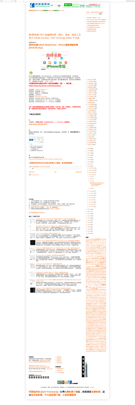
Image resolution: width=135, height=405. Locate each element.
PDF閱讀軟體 (94, 251)
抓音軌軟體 (95, 306)
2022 (88, 157)
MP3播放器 (97, 247)
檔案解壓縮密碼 (37, 207)
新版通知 (59, 359)
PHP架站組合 (101, 251)
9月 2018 (91, 174)
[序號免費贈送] (36, 166)
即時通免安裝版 (100, 290)
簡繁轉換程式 (92, 325)
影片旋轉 (94, 303)
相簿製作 (100, 319)
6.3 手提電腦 (90, 131)
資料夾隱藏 (89, 336)
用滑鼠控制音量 (100, 317)
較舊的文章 (79, 172)
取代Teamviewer (100, 292)
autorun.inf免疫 (95, 279)
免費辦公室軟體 (91, 287)
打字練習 (90, 306)
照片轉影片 (103, 316)
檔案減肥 (104, 311)
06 (91, 188)
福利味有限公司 (33, 365)
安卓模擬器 (89, 300)
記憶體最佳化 (99, 333)
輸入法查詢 (96, 338)
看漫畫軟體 (89, 320)
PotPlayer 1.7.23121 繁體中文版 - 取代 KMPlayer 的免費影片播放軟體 (53, 288)
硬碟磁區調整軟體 (91, 31)
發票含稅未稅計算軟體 (93, 319)
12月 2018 (91, 168)
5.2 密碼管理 (90, 121)
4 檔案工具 (90, 112)
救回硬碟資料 (94, 308)
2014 (88, 215)
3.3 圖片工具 (90, 108)
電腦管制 (91, 348)
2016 (88, 211)
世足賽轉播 (93, 282)
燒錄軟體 (95, 317)
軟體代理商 (31, 367)
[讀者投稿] (97, 268)
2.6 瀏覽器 (90, 98)
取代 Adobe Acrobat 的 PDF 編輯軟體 (96, 19)
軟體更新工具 (96, 336)
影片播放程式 (101, 302)
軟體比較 (101, 336)
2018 (88, 166)
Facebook (31, 361)
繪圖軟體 (89, 328)
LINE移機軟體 (99, 245)
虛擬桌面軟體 (89, 331)
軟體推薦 (59, 357)
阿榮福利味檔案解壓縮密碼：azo (37, 371)
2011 (88, 222)
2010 (88, 224)
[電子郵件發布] (32, 168)
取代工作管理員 (102, 294)
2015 (88, 213)
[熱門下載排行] (101, 264)
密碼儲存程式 (102, 300)
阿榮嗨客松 (102, 343)
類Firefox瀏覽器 (97, 349)
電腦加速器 (92, 346)
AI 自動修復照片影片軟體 (93, 27)
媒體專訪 (37, 361)
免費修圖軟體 (97, 285)
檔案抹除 (100, 311)
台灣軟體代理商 (39, 367)
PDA (98, 248)
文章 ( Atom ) (35, 174)
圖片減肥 (103, 295)
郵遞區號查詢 (96, 339)
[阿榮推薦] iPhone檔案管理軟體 (93, 273)
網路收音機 (93, 327)
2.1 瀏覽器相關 (91, 89)
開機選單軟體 (98, 341)
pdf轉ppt (89, 282)
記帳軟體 (93, 333)
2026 (88, 148)
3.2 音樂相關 (90, 106)
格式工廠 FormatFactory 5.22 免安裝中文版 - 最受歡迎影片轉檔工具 (53, 226)
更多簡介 (48, 361)
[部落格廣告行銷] (96, 269)
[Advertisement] (55, 21)
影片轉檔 (104, 303)
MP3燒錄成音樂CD (92, 248)
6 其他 (89, 125)
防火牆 (97, 343)
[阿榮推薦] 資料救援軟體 (91, 276)
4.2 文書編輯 (90, 115)
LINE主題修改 (93, 245)
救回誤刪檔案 (101, 308)
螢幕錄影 (99, 331)
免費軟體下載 (71, 391)
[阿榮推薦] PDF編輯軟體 (100, 271)
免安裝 (34, 395)
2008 (88, 229)
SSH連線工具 (92, 253)
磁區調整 (94, 322)
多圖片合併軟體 (101, 297)
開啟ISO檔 (93, 341)
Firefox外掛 (101, 242)
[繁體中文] (99, 266)
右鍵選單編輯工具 (90, 295)
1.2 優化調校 (90, 83)
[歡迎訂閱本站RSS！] (35, 10)
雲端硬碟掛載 (103, 344)
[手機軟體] (102, 262)
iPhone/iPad (89, 281)
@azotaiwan (50, 368)
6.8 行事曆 (90, 140)
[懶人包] (96, 262)
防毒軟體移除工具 (92, 343)
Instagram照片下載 (99, 244)
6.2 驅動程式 (90, 129)
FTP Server (95, 242)
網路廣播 (89, 327)
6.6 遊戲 (89, 137)
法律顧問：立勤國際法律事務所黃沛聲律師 (94, 12)
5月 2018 (91, 197)
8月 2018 (91, 191)
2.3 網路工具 (90, 93)
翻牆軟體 (100, 328)
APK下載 (88, 239)
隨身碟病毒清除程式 (95, 344)
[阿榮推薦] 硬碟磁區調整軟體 (99, 274)
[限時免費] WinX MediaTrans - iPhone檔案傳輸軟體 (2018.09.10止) (97, 184)
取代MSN (93, 292)
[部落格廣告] (89, 269)
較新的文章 (31, 172)
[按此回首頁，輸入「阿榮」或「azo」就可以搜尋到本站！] (85, 376)
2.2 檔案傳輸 (90, 91)
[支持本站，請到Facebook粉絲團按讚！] (36, 10)
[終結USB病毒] (91, 266)
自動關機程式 (90, 330)
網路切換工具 (98, 325)
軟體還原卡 (91, 338)
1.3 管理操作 (90, 85)
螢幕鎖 (103, 331)
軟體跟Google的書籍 (45, 360)
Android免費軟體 (95, 239)
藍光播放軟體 (97, 330)
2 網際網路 (90, 87)
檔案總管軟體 (89, 313)
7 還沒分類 (90, 144)
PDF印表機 (88, 250)
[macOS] (88, 259)
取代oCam (91, 294)
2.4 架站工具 (90, 94)
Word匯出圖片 (102, 255)
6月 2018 (91, 195)
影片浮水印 (98, 303)
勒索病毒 (95, 290)
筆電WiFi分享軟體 (99, 324)
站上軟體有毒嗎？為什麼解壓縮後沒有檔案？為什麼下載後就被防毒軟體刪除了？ (51, 205)
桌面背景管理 (89, 311)
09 (91, 178)
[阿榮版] (103, 277)
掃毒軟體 (104, 306)
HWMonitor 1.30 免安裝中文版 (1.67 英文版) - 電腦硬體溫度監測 (52, 272)
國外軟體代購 (46, 367)
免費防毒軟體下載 (100, 287)
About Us (61, 10)
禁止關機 (88, 324)
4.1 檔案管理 (90, 114)
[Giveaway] (42, 166)
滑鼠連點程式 (93, 314)
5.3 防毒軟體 (90, 123)
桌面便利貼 (103, 309)
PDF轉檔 (88, 251)
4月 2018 (91, 199)
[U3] (105, 256)
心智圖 (100, 305)
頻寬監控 (102, 348)
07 (91, 181)
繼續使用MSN (95, 328)
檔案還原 (101, 313)
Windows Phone (94, 255)
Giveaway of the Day (41, 96)
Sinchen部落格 (60, 372)
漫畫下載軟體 (100, 314)
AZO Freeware (49, 391)
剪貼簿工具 (89, 290)
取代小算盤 (96, 294)
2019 (88, 164)
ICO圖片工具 (92, 244)
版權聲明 (42, 361)
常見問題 (40, 10)
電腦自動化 (97, 348)
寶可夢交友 (59, 362)
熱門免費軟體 (89, 317)
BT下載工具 (103, 240)
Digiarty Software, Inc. (41, 89)
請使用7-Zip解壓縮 (55, 208)
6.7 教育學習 (90, 138)
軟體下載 (55, 395)
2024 (88, 153)
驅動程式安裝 (102, 351)
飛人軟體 (103, 349)
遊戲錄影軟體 (102, 338)
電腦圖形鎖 (97, 346)
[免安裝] (95, 259)
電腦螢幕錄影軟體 (91, 29)
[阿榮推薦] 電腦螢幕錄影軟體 (94, 277)
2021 (88, 159)
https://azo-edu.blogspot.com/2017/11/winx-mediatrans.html (45, 159)
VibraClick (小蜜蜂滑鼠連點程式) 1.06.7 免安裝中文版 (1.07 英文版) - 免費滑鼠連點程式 (58, 248)
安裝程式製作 (95, 300)
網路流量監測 (100, 327)
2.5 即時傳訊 (90, 96)
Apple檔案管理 (94, 240)
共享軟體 (94, 289)
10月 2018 (91, 172)
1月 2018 (91, 206)
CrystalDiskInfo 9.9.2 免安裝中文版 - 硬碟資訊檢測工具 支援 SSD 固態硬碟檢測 (56, 219)
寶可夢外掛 (92, 302)
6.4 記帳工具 (90, 133)
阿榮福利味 (34, 391)
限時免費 (48, 166)
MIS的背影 (59, 370)
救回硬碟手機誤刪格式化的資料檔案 (96, 21)
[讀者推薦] (103, 268)
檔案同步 (94, 311)
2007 (88, 231)
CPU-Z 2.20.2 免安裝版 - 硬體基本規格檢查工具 (48, 233)
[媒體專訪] (91, 261)
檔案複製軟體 (96, 313)
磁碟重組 (104, 322)
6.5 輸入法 (90, 135)
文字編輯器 (94, 309)
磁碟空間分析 (99, 322)
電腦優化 (88, 346)
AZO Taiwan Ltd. (42, 365)
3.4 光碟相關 (90, 110)
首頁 (55, 172)
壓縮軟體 (96, 297)
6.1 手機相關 (90, 127)
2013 (88, 218)
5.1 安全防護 (90, 119)
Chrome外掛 (89, 242)
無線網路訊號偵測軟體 (96, 316)
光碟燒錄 (99, 282)
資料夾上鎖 (97, 335)
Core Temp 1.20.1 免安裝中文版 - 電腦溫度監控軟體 (49, 264)
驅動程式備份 (96, 351)
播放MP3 (88, 308)
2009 (88, 226)
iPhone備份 (97, 281)
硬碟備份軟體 (96, 320)
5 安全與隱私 (90, 117)
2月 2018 (91, 204)
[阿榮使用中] (91, 271)
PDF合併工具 (95, 250)
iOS (105, 279)
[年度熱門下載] (97, 261)
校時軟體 (99, 309)
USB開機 (97, 253)
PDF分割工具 (102, 248)
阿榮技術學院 (60, 368)
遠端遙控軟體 (89, 339)
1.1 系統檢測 (90, 81)
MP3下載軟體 (91, 247)
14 (91, 176)
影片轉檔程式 (89, 305)
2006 (88, 233)
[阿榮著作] (88, 279)
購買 (51, 81)
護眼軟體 (93, 335)
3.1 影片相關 (90, 104)
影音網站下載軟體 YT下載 (93, 17)
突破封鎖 (92, 324)
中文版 (48, 395)
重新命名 (101, 339)
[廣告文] (92, 262)
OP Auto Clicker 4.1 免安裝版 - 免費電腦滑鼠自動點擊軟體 (50, 255)
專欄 (96, 302)
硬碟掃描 (102, 320)
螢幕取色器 (94, 331)
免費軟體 (95, 391)
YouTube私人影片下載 (91, 256)
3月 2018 (91, 202)
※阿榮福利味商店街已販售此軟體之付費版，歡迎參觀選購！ (51, 163)
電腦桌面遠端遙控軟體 (92, 25)
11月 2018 (91, 170)
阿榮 (46, 81)
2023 (88, 155)
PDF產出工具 (102, 250)
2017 (88, 209)
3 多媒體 (89, 102)
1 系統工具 (90, 79)
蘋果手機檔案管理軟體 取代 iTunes (96, 23)
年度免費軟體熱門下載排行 (36, 212)
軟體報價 (59, 361)
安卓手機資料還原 (93, 298)
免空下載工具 (90, 285)
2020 (88, 161)
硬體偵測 (89, 322)
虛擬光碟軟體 (103, 330)
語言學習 (89, 335)
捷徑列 (100, 306)
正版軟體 (67, 395)
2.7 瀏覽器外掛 (91, 100)
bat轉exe (101, 279)
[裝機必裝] (92, 268)
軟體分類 (51, 10)
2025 (88, 150)
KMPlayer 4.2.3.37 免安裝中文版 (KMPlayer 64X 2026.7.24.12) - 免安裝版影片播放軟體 (58, 240)
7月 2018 (91, 193)
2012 (88, 220)
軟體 (40, 395)
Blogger (92, 387)
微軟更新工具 (96, 305)
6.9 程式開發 (90, 142)
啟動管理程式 (97, 295)
